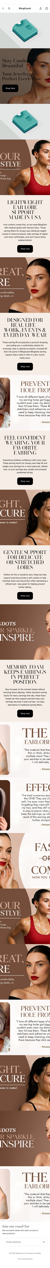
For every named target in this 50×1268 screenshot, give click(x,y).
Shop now (25, 249)
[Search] (9, 8)
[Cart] (47, 8)
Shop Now (10, 88)
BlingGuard (20, 1253)
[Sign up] (44, 1242)
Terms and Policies (25, 1259)
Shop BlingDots (9, 168)
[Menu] (3, 8)
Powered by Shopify (33, 1253)
